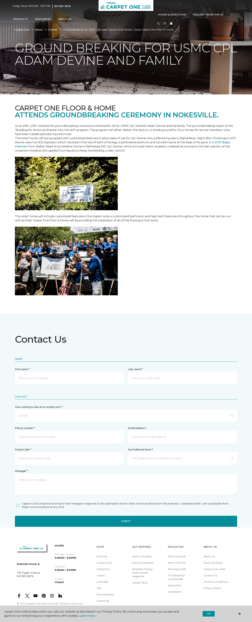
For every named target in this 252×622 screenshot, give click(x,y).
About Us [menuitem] (209, 556)
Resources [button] (43, 19)
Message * (21, 471)
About (38, 29)
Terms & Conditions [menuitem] (215, 581)
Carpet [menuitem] (101, 575)
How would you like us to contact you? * (39, 407)
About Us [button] (64, 19)
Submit (126, 521)
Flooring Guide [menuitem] (177, 569)
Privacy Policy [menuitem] (212, 588)
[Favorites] (165, 23)
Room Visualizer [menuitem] (142, 556)
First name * (22, 369)
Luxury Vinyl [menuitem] (104, 562)
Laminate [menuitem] (102, 581)
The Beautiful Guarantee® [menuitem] (176, 577)
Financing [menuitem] (103, 600)
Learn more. (87, 615)
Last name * (135, 369)
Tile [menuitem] (99, 588)
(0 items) (171, 23)
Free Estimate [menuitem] (105, 594)
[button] (158, 23)
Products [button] (20, 19)
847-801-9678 (62, 6)
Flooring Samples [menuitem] (143, 562)
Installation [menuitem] (175, 591)
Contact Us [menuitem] (210, 575)
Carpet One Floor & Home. (42, 603)
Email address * (137, 428)
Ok (208, 613)
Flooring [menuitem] (102, 556)
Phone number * (25, 428)
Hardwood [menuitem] (103, 569)
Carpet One (22, 29)
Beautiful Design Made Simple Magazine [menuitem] (142, 573)
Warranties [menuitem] (174, 585)
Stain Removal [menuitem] (177, 556)
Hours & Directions (172, 14)
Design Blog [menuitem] (139, 582)
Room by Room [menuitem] (213, 562)
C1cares (52, 29)
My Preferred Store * (140, 449)
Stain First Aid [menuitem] (176, 562)
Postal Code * (23, 449)
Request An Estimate (208, 14)
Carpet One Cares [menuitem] (214, 569)
